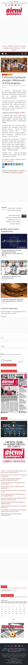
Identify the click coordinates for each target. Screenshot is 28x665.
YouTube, (21, 170)
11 (5, 609)
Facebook (14, 172)
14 (16, 609)
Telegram (17, 113)
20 (13, 611)
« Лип (13, 619)
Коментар (4, 316)
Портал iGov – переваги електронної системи (15, 209)
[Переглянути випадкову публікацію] (25, 53)
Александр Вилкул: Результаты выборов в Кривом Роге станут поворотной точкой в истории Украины (13, 220)
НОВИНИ (5, 74)
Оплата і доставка (8, 648)
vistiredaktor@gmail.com (15, 662)
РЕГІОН (10, 74)
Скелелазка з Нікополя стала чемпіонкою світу (11, 277)
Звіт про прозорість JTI (14, 651)
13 (13, 609)
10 (1, 609)
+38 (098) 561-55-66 (15, 661)
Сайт (2, 353)
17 (1, 611)
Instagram (20, 172)
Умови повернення (19, 648)
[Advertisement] (14, 31)
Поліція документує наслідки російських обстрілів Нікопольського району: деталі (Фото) (12, 252)
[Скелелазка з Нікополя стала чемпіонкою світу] (14, 261)
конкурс (12, 85)
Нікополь (4, 87)
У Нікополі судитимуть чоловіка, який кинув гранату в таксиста (13, 300)
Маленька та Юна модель (20, 85)
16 (24, 609)
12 (9, 609)
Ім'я (2, 337)
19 (9, 611)
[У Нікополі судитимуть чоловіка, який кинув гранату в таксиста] (14, 284)
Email (2, 346)
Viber (23, 113)
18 (5, 611)
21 (16, 611)
